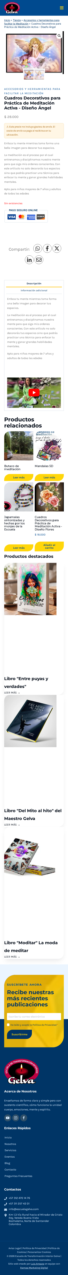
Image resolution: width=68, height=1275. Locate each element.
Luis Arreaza (37, 1263)
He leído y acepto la (34, 1024)
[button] (59, 36)
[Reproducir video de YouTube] (34, 393)
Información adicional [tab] (34, 290)
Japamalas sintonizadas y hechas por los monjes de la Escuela (14, 523)
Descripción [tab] (34, 283)
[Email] (39, 259)
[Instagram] (15, 1118)
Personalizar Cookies (39, 1252)
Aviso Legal (15, 1248)
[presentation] (34, 589)
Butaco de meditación (12, 467)
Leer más (19, 477)
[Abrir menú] (62, 8)
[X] (56, 248)
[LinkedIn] (29, 259)
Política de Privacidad (44, 1024)
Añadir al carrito (49, 546)
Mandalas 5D (44, 466)
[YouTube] (7, 1118)
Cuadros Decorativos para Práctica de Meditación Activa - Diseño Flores (48, 523)
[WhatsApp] (37, 248)
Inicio (7, 20)
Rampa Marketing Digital (34, 1267)
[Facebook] (47, 248)
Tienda (17, 20)
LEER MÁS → (12, 692)
